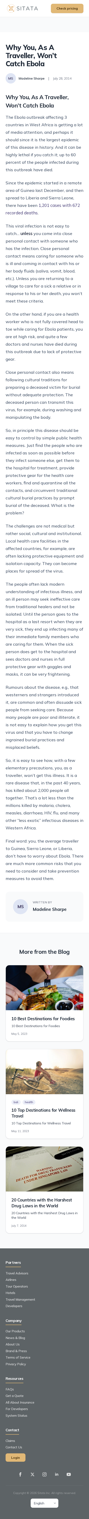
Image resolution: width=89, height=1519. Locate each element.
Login (15, 1457)
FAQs (10, 1389)
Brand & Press (16, 1351)
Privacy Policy (16, 1364)
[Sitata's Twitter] (32, 1474)
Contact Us (14, 1447)
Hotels (10, 1293)
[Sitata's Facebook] (20, 1474)
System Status (16, 1415)
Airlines (11, 1280)
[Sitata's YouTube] (69, 1474)
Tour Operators (17, 1286)
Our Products (15, 1331)
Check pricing (67, 8)
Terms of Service (18, 1357)
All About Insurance (20, 1402)
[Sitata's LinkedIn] (57, 1474)
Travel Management (20, 1299)
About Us (13, 1344)
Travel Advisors (17, 1273)
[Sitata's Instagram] (44, 1474)
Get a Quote (15, 1396)
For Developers (17, 1409)
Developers (14, 1306)
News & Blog (15, 1338)
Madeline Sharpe (49, 909)
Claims (10, 1441)
